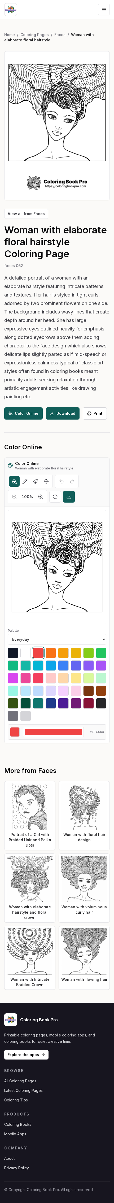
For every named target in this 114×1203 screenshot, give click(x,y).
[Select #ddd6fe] (51, 691)
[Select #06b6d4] (38, 665)
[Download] (69, 497)
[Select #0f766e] (38, 703)
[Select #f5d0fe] (63, 691)
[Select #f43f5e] (38, 678)
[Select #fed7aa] (63, 678)
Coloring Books (17, 1124)
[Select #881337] (88, 703)
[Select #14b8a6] (25, 665)
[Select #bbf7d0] (101, 678)
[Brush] (35, 481)
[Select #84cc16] (88, 653)
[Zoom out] (14, 496)
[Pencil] (25, 481)
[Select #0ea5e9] (51, 665)
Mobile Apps (15, 1134)
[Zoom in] (40, 496)
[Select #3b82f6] (63, 665)
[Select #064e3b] (25, 703)
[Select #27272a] (101, 703)
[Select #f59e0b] (63, 653)
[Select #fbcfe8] (76, 691)
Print (98, 413)
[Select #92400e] (101, 691)
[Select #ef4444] (38, 653)
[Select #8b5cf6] (88, 665)
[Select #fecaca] (51, 678)
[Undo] (61, 481)
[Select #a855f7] (101, 665)
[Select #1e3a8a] (51, 703)
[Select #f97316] (51, 653)
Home (9, 34)
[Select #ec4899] (25, 678)
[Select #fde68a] (76, 678)
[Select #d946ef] (13, 678)
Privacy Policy (16, 1168)
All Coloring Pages (20, 1081)
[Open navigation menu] (104, 9)
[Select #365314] (13, 703)
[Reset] (55, 497)
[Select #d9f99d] (88, 678)
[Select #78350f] (88, 691)
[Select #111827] (13, 653)
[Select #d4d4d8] (25, 716)
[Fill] (14, 481)
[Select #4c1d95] (63, 703)
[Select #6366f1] (76, 665)
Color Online (26, 413)
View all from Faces (26, 213)
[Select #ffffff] (25, 653)
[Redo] (72, 481)
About (9, 1158)
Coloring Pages (34, 34)
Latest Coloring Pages (23, 1090)
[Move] (46, 481)
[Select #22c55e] (101, 653)
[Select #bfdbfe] (38, 691)
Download (65, 413)
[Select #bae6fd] (25, 691)
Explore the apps (23, 1054)
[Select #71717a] (13, 716)
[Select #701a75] (76, 703)
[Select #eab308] (76, 653)
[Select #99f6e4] (13, 691)
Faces (59, 34)
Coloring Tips (16, 1100)
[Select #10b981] (13, 665)
